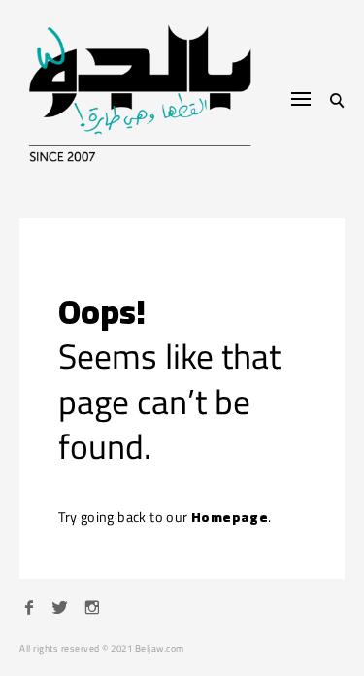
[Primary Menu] (300, 99)
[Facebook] (29, 609)
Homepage (229, 516)
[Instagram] (92, 609)
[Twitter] (60, 609)
